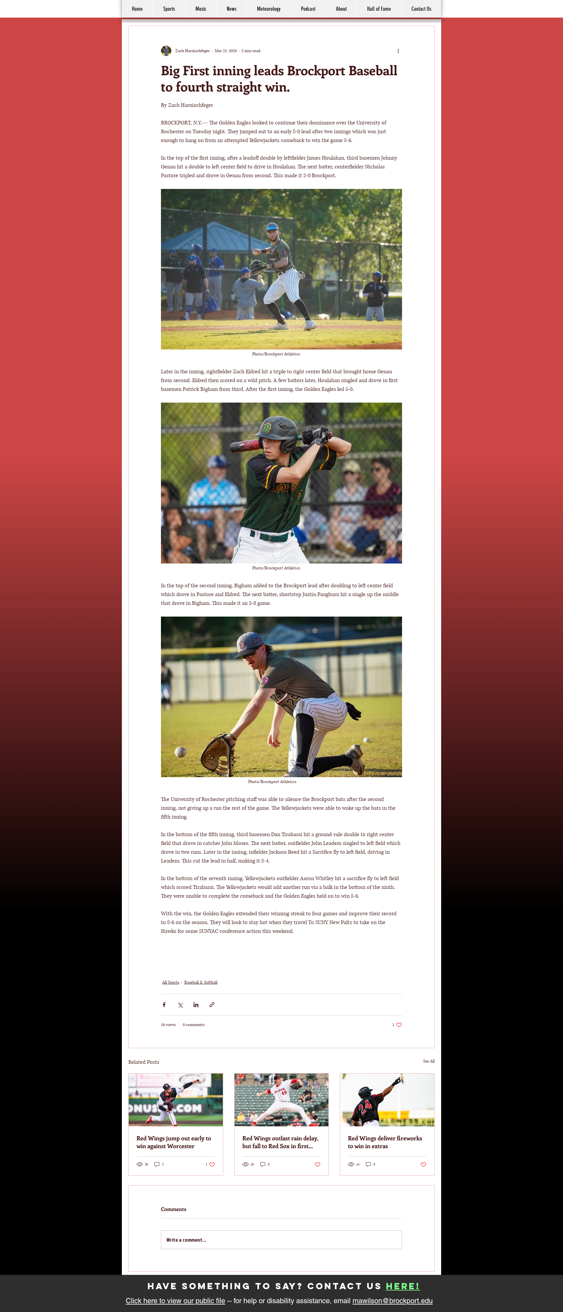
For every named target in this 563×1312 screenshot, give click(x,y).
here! (403, 1285)
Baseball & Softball (200, 982)
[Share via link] (212, 1005)
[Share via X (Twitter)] (180, 1005)
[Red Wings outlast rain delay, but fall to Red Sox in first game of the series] (282, 1100)
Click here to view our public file (175, 1301)
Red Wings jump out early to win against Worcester (174, 1142)
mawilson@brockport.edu (393, 1301)
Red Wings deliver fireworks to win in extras (385, 1142)
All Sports (170, 982)
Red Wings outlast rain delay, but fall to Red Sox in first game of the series (280, 1142)
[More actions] (398, 51)
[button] (341, 9)
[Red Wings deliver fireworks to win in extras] (387, 1100)
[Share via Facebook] (164, 1005)
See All (429, 1061)
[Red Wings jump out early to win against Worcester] (176, 1100)
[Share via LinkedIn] (196, 1005)
